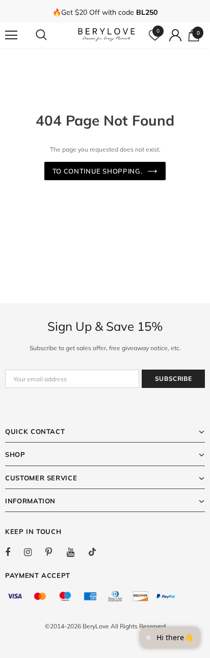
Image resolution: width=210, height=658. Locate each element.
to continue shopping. (97, 171)
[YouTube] (76, 552)
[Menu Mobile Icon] (11, 35)
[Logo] (106, 34)
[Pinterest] (54, 552)
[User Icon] (175, 35)
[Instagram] (33, 552)
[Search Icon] (51, 35)
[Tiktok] (97, 552)
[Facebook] (14, 552)
